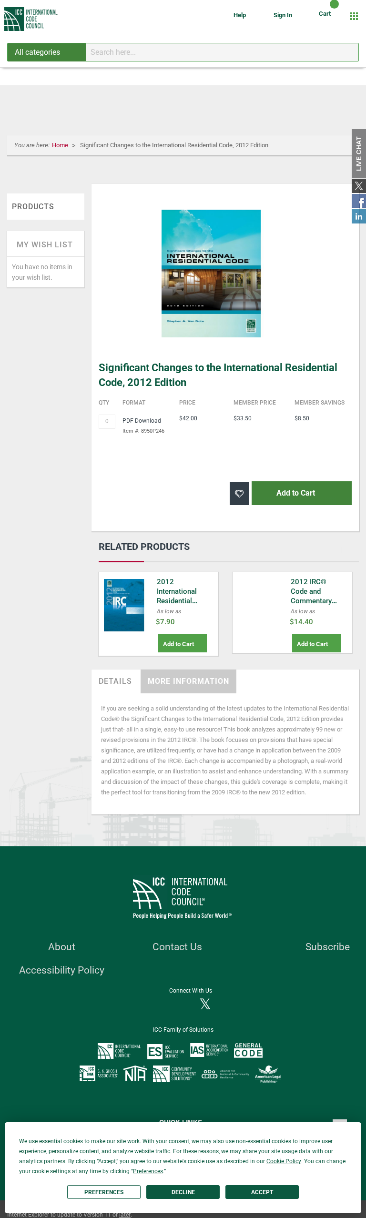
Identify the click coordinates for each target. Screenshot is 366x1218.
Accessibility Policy (61, 970)
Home (61, 145)
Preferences (103, 1192)
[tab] (115, 681)
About (61, 947)
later (125, 1214)
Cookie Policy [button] (283, 1161)
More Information (188, 681)
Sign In (283, 15)
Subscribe (327, 947)
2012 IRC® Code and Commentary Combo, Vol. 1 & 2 (317, 601)
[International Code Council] (31, 19)
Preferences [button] (148, 1171)
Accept (262, 1192)
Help (240, 15)
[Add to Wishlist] (239, 493)
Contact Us (177, 947)
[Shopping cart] (326, 16)
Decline (183, 1192)
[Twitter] (205, 1005)
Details (115, 681)
